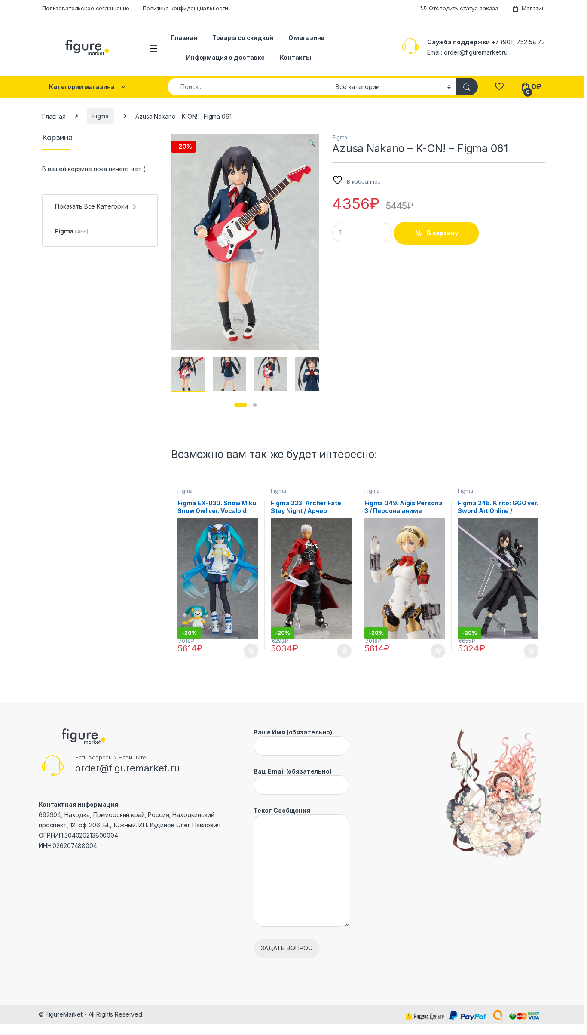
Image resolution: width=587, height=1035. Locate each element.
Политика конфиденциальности (185, 8)
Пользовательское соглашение (85, 8)
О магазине (306, 37)
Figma (100, 116)
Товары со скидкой (242, 37)
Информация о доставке (225, 57)
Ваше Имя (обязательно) (293, 732)
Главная (184, 37)
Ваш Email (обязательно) (293, 771)
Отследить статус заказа (463, 8)
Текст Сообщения (282, 810)
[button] (311, 143)
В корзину (442, 232)
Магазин (533, 8)
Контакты (295, 57)
